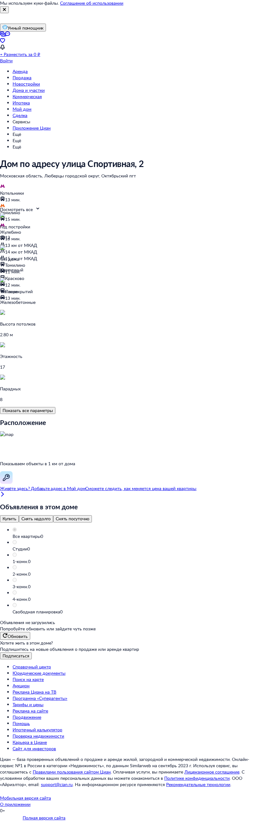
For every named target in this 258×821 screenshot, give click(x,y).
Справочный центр (32, 667)
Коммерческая (27, 96)
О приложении (15, 804)
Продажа (22, 78)
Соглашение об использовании (91, 3)
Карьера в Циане (30, 742)
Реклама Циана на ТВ (34, 692)
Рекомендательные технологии (198, 784)
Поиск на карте (28, 679)
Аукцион (21, 686)
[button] (135, 536)
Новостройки (26, 84)
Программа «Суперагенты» (40, 698)
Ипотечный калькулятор (37, 730)
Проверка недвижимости (38, 736)
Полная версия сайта (44, 818)
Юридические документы (39, 673)
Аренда (20, 71)
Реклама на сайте (30, 711)
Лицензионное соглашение (211, 772)
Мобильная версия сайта (25, 798)
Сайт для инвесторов (34, 748)
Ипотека (21, 103)
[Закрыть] (4, 9)
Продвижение (27, 717)
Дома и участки (29, 90)
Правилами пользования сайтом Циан (72, 772)
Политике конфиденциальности (197, 778)
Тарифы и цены (28, 704)
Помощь (21, 723)
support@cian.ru (57, 784)
